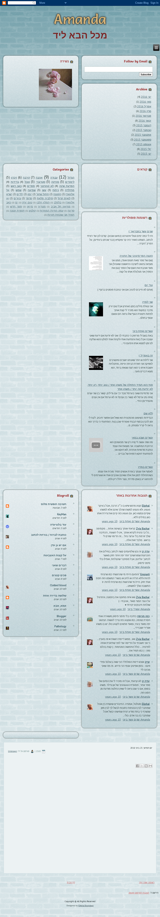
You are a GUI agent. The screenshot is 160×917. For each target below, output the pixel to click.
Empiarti (145, 574)
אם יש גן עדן (58, 545)
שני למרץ (147, 302)
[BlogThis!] (146, 766)
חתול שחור (42, 194)
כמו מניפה (143, 616)
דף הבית (71, 882)
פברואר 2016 (143, 116)
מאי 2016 (145, 101)
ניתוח (55, 190)
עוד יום (149, 285)
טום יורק (27, 202)
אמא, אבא (59, 605)
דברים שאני (59, 565)
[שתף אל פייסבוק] (138, 766)
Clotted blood (58, 585)
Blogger (61, 616)
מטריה (42, 206)
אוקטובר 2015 (143, 134)
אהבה (39, 177)
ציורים (17, 198)
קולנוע (32, 210)
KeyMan (61, 514)
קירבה (26, 177)
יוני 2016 (146, 97)
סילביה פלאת (45, 198)
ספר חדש (16, 206)
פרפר (29, 198)
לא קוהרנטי (47, 186)
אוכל (27, 182)
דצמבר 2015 (143, 125)
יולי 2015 (145, 149)
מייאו (30, 206)
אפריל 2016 (144, 106)
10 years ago (109, 521)
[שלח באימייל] (150, 766)
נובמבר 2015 (143, 130)
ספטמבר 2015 (142, 139)
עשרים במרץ (145, 467)
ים (16, 202)
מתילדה (69, 190)
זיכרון (14, 177)
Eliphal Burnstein (86, 905)
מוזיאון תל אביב (60, 206)
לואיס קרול (64, 198)
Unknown (12, 751)
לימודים (69, 182)
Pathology (60, 626)
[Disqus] (80, 819)
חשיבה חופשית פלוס (53, 504)
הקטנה (57, 194)
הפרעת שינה (66, 186)
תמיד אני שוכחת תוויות (60, 214)
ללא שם (148, 413)
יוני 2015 (146, 153)
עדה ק (146, 551)
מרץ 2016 (145, 111)
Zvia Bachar (143, 528)
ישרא (9, 194)
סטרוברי (40, 182)
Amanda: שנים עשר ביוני (136, 655)
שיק (147, 662)
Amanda (80, 19)
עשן (44, 190)
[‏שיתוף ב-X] (142, 766)
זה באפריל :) (146, 355)
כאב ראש (16, 186)
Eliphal (146, 505)
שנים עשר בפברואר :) (141, 231)
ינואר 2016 (145, 120)
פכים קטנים (59, 575)
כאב (8, 202)
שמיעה (32, 190)
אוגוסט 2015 (143, 144)
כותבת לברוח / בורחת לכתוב (48, 535)
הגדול (71, 177)
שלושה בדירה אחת (54, 595)
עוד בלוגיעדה (58, 524)
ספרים (31, 186)
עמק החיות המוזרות (51, 210)
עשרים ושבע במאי (142, 437)
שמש (18, 190)
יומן (30, 194)
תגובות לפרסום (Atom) (139, 892)
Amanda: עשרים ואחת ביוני (134, 521)
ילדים (20, 194)
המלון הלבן (43, 202)
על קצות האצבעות (55, 555)
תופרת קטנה (17, 210)
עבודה (54, 177)
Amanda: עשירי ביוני (138, 609)
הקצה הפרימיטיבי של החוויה (136, 256)
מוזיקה (55, 182)
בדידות (15, 182)
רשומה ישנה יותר (147, 882)
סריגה (71, 210)
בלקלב (57, 202)
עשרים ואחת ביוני (142, 331)
